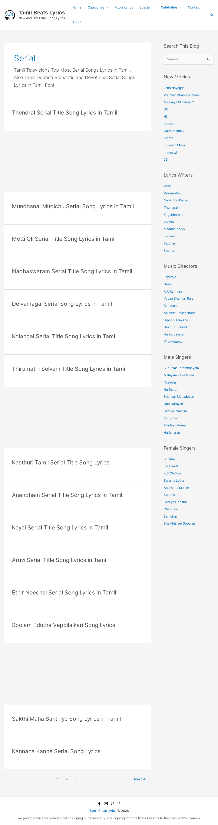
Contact (194, 7)
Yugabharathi (174, 215)
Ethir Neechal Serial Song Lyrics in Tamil (64, 592)
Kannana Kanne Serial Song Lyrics (56, 751)
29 (166, 159)
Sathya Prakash (175, 411)
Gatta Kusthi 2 (174, 131)
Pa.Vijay (170, 243)
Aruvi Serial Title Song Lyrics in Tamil (60, 560)
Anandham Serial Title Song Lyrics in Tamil (67, 495)
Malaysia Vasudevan (179, 375)
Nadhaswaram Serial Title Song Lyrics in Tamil (72, 271)
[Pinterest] (112, 803)
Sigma (168, 138)
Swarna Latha (174, 480)
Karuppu (170, 124)
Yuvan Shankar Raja (178, 298)
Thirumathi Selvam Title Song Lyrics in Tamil (69, 368)
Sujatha (169, 495)
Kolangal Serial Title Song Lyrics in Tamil (64, 336)
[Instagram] (118, 803)
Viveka (169, 222)
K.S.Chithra (172, 473)
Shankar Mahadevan (179, 397)
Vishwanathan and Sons (182, 95)
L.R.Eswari (171, 466)
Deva (167, 284)
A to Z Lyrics (124, 7)
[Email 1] (106, 803)
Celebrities (169, 7)
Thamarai (171, 207)
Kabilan (169, 236)
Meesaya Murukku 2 (179, 102)
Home (76, 7)
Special (145, 7)
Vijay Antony (173, 342)
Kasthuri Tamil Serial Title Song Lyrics (61, 462)
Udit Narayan (173, 404)
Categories (96, 7)
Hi (165, 117)
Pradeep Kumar (175, 425)
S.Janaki (170, 459)
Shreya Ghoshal (176, 502)
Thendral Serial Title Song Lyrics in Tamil (64, 112)
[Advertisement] (77, 160)
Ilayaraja (170, 277)
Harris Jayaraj (174, 334)
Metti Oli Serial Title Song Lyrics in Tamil (64, 238)
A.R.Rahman (173, 291)
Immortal (170, 152)
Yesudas (170, 382)
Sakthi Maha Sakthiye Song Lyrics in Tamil (66, 718)
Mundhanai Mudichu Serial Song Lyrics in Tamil (73, 206)
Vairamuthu (172, 193)
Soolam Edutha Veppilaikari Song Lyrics (63, 625)
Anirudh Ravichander (179, 313)
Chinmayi (171, 509)
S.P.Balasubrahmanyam (181, 368)
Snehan (169, 251)
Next (140, 779)
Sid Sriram (171, 418)
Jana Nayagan (174, 88)
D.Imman (170, 306)
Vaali (167, 186)
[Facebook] (99, 803)
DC (166, 109)
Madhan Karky (174, 229)
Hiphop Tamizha (176, 320)
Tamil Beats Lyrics (42, 13)
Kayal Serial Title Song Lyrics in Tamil (60, 527)
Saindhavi (171, 516)
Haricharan (172, 432)
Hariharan (171, 390)
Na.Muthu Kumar (176, 200)
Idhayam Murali (175, 145)
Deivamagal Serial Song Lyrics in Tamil (62, 303)
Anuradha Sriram (176, 488)
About (76, 22)
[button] (212, 15)
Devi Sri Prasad (175, 327)
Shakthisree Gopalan (179, 523)
